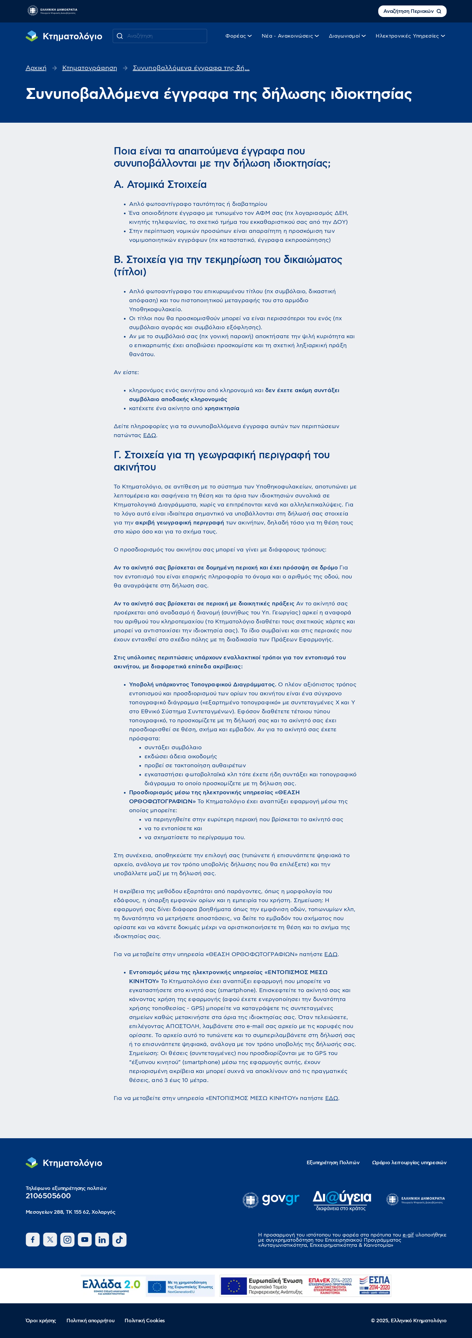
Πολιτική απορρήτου (90, 1320)
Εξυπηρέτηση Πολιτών (333, 1162)
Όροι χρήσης (41, 1320)
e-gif (408, 1234)
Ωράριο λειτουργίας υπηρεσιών (409, 1162)
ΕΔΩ (149, 435)
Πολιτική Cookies (145, 1320)
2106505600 (48, 1196)
